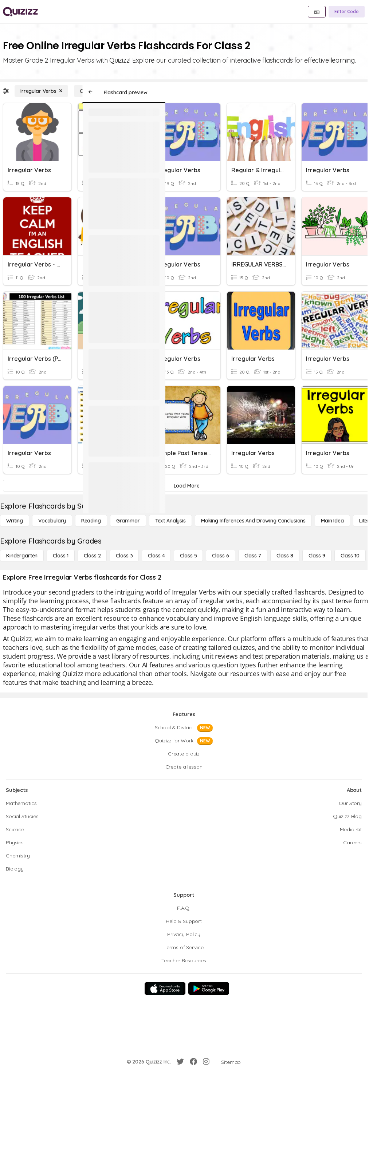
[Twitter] (180, 1062)
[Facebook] (193, 1062)
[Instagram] (206, 1062)
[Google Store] (208, 988)
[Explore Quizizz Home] (20, 11)
